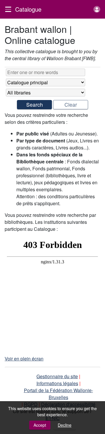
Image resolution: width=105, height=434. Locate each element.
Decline (64, 425)
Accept (40, 425)
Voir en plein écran (24, 358)
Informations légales (57, 383)
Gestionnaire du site (57, 376)
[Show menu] (8, 9)
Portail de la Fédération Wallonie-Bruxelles (58, 394)
